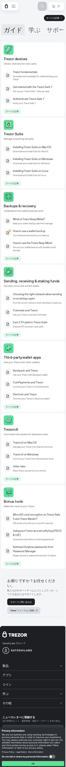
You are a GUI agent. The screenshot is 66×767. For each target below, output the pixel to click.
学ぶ (34, 30)
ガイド (13, 30)
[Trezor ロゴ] (6, 6)
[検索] (42, 6)
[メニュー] (13, 6)
